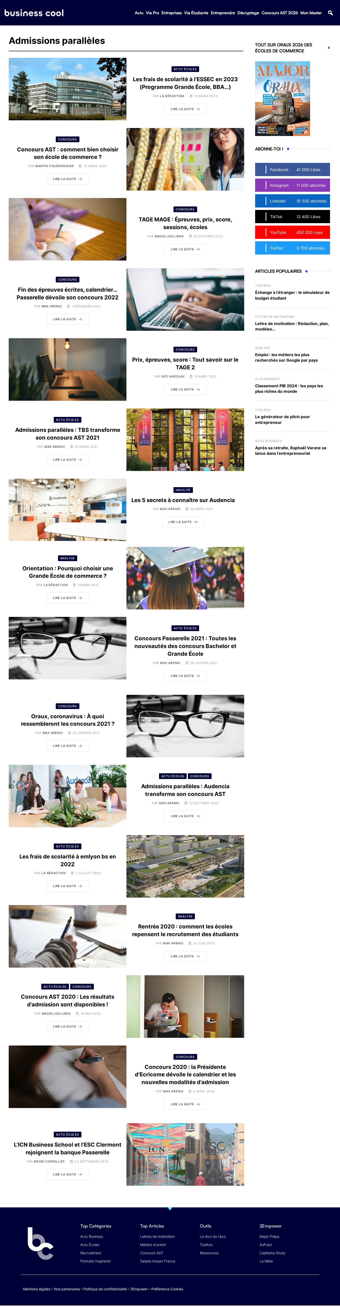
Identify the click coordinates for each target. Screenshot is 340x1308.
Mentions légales (36, 1289)
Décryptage (248, 12)
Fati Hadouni (172, 376)
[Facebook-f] (285, 1288)
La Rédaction (172, 96)
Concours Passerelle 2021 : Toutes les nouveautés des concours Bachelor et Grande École (185, 646)
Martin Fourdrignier (54, 166)
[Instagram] (314, 1288)
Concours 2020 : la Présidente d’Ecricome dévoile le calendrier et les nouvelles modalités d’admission (185, 1075)
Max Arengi (52, 306)
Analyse (262, 348)
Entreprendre (223, 12)
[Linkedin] (314, 1292)
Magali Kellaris (169, 236)
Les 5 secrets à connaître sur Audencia (183, 500)
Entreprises (172, 12)
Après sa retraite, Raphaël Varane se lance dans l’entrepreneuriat (291, 450)
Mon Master (311, 12)
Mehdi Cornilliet (49, 1161)
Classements (267, 379)
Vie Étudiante (196, 12)
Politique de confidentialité (105, 1289)
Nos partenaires (67, 1289)
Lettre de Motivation (274, 317)
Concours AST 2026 (280, 12)
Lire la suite (182, 109)
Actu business (268, 441)
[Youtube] (295, 1288)
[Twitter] (276, 1288)
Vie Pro (152, 12)
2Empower (139, 1289)
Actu (139, 12)
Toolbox (263, 285)
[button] (330, 13)
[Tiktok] (305, 1288)
